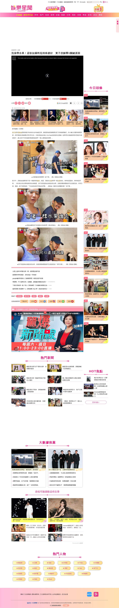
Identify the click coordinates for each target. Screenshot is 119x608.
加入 (41, 301)
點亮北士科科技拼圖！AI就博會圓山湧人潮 (100, 386)
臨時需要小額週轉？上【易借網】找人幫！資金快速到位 (30, 289)
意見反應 (65, 594)
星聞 (52, 15)
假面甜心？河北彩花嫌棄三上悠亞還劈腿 (25, 477)
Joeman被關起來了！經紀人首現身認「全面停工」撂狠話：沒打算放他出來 (73, 527)
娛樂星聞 (13, 50)
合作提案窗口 (56, 594)
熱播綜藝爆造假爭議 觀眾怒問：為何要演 (25, 469)
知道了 (66, 605)
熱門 (42, 15)
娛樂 (19, 50)
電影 (74, 15)
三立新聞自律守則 (46, 594)
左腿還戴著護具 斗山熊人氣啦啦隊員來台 (63, 473)
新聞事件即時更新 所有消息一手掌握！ (25, 275)
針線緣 (19, 15)
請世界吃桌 (28, 15)
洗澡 (50, 180)
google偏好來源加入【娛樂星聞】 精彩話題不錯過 (28, 278)
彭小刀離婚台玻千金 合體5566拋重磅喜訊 (62, 469)
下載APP (24, 301)
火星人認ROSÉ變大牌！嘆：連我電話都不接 (26, 271)
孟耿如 (20, 132)
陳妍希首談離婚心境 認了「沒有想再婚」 (26, 485)
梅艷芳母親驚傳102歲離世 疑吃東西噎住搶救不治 (73, 536)
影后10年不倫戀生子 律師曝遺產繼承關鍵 (63, 485)
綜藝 (58, 15)
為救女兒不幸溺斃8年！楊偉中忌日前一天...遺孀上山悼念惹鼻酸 (36, 536)
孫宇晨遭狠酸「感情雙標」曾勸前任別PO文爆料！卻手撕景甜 (56, 123)
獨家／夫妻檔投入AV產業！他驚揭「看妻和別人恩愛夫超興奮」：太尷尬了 (38, 123)
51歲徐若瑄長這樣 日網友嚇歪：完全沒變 (63, 481)
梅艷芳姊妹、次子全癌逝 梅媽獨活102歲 (26, 481)
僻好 (38, 180)
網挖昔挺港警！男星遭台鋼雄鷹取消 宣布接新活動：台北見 (28, 520)
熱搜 (47, 15)
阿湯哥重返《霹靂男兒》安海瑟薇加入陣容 (63, 477)
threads (83, 2)
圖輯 (100, 15)
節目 (95, 15)
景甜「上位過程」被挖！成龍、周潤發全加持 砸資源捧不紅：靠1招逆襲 (65, 520)
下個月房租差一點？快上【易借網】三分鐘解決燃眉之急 (30, 285)
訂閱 (32, 301)
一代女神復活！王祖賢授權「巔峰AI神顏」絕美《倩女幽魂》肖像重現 (19, 123)
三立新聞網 (52, 2)
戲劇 (63, 15)
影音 (90, 15)
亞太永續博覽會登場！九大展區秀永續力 (100, 394)
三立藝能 (60, 2)
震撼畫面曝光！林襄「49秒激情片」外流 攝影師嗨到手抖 (74, 123)
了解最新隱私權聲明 (56, 605)
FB (75, 2)
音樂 (79, 15)
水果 (59, 180)
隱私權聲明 (35, 594)
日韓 (68, 15)
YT (78, 2)
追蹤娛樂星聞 (68, 2)
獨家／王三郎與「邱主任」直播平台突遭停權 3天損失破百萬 (35, 526)
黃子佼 (14, 132)
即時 (36, 15)
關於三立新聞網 (26, 594)
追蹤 (51, 301)
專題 (84, 15)
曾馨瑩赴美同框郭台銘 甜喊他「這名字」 (26, 473)
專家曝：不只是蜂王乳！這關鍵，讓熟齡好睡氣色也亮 (29, 282)
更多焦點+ (95, 402)
